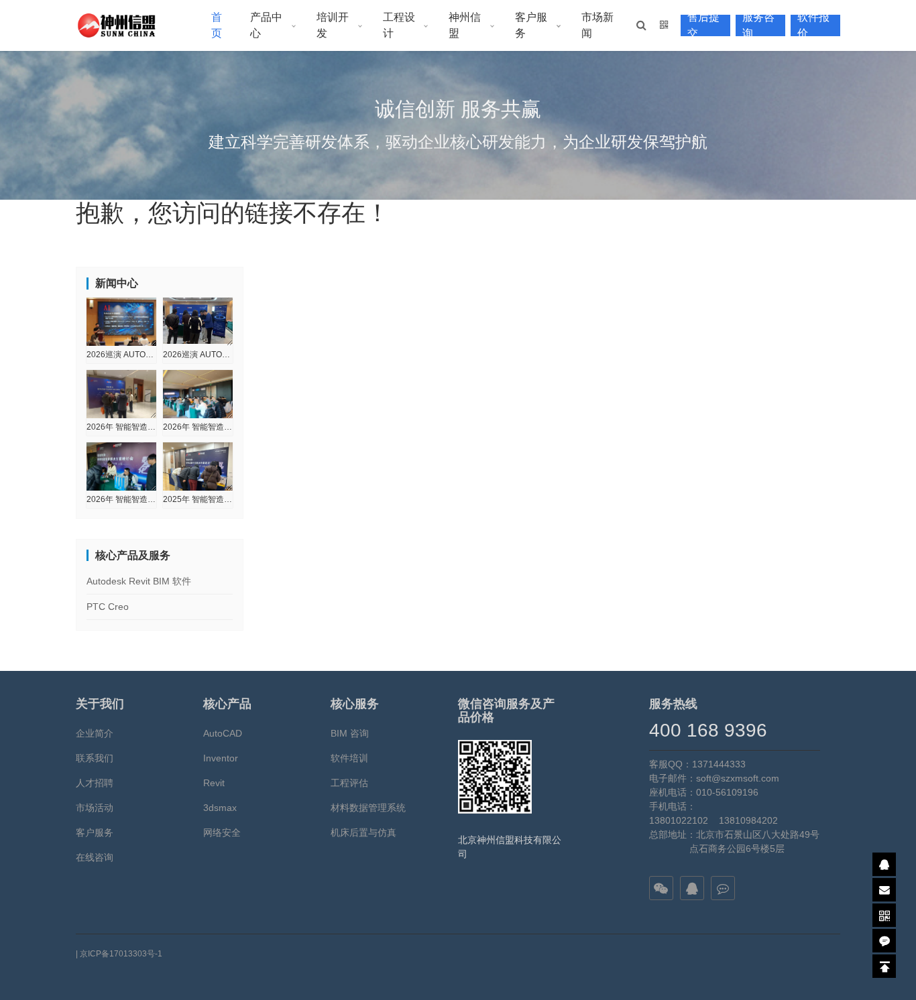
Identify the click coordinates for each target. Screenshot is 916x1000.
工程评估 (349, 782)
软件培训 (349, 758)
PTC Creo (108, 606)
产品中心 (266, 25)
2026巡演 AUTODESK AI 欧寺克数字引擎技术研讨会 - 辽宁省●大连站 (198, 354)
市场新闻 (597, 25)
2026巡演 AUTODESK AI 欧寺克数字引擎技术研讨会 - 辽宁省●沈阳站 (121, 354)
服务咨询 (758, 25)
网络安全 (222, 832)
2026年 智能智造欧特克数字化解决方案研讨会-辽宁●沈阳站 (121, 427)
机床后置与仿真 (363, 832)
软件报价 (813, 25)
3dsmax (220, 807)
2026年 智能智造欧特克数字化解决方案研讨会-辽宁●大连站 (121, 499)
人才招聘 (94, 782)
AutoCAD (222, 733)
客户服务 (531, 25)
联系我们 (94, 758)
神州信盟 (465, 25)
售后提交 (703, 25)
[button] (641, 25)
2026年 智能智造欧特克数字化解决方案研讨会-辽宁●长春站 (198, 427)
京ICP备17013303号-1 (121, 953)
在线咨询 (94, 857)
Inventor (220, 758)
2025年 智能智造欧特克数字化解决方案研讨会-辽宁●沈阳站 (198, 499)
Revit (214, 782)
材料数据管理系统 (368, 807)
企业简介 (94, 733)
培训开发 (333, 25)
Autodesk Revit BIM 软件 (139, 581)
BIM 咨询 (350, 733)
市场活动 (94, 807)
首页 (216, 25)
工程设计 (399, 25)
